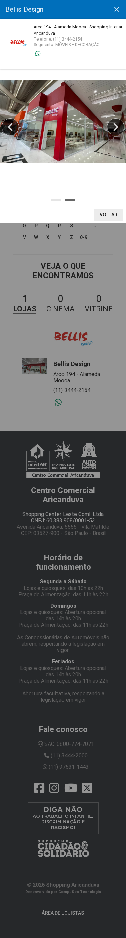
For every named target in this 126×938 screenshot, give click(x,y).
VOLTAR (109, 214)
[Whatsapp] (37, 53)
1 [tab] (56, 200)
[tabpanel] (63, 121)
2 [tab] (70, 200)
